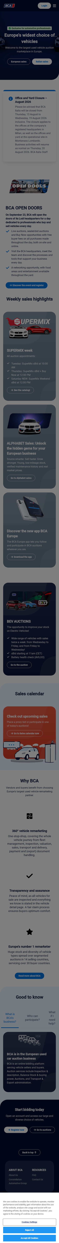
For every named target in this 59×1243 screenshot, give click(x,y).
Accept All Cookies (29, 1238)
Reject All (29, 1230)
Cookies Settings (29, 1222)
